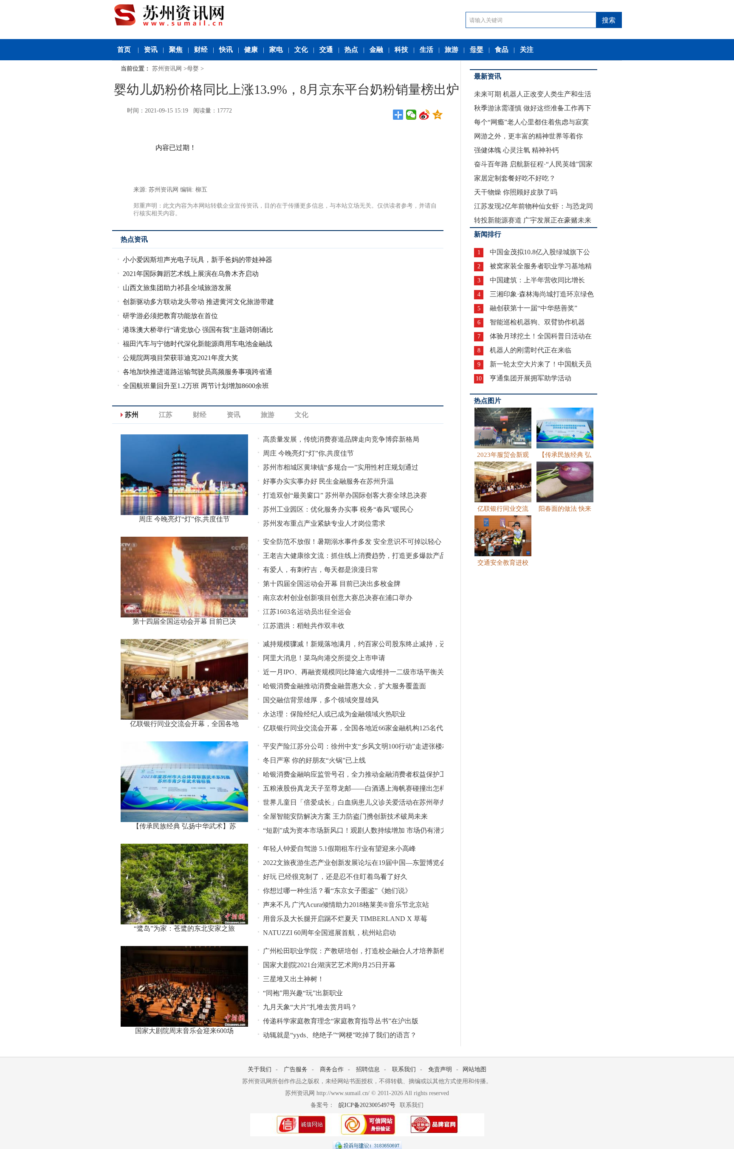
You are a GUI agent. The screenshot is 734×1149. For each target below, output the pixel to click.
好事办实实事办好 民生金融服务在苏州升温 (328, 481)
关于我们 (259, 1069)
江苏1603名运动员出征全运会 (307, 611)
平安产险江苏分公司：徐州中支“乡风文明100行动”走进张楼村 (356, 746)
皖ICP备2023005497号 (367, 1105)
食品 (501, 49)
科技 (401, 49)
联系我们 (404, 1069)
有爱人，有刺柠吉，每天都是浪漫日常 (320, 569)
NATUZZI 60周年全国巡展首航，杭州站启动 (329, 932)
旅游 (451, 49)
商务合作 (332, 1069)
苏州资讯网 (167, 68)
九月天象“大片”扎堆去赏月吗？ (310, 1007)
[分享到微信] (411, 115)
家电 (276, 49)
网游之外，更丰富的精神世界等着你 (528, 136)
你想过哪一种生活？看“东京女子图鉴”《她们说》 (337, 890)
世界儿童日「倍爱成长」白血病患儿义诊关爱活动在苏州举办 (354, 802)
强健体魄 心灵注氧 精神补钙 (516, 150)
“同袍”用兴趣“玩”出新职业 (303, 993)
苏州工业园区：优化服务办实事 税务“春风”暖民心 (338, 509)
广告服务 (296, 1069)
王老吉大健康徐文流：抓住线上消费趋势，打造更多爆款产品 (354, 555)
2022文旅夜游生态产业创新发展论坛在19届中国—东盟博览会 (354, 862)
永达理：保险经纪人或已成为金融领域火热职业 (334, 714)
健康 (251, 49)
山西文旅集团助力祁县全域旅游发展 (177, 287)
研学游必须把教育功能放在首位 (170, 315)
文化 (301, 49)
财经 (201, 49)
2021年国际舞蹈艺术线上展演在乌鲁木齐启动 (191, 273)
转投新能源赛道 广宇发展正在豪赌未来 (532, 220)
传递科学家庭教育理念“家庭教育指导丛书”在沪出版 (340, 1021)
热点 (351, 49)
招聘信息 (368, 1069)
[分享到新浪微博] (424, 115)
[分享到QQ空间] (437, 115)
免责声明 (440, 1069)
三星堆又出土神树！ (293, 979)
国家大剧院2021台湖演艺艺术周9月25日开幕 (329, 965)
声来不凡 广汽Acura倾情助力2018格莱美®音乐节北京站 (346, 904)
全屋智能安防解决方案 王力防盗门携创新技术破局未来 (345, 816)
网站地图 (474, 1069)
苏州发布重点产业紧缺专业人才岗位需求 (324, 523)
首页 (124, 49)
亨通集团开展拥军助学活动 (530, 378)
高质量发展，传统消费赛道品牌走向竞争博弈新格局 (341, 439)
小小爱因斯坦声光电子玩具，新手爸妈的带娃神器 (197, 259)
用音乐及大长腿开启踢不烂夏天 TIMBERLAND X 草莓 (345, 918)
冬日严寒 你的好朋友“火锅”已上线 (314, 760)
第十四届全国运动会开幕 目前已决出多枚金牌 (332, 583)
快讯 (226, 49)
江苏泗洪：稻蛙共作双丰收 (303, 625)
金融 (376, 49)
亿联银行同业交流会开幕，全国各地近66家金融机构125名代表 (356, 728)
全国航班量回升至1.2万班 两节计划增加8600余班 (196, 385)
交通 (326, 49)
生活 (426, 49)
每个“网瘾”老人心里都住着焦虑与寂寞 (531, 122)
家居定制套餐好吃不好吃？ (515, 178)
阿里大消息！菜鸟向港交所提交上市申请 (324, 658)
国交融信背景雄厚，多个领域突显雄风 (320, 700)
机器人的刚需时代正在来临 (530, 350)
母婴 (476, 49)
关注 (527, 49)
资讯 (151, 49)
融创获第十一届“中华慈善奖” (533, 308)
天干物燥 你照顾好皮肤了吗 (515, 192)
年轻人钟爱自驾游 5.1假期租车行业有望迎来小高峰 (339, 848)
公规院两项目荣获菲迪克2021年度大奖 (180, 357)
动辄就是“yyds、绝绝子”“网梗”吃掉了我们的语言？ (340, 1035)
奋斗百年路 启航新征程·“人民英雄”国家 (533, 164)
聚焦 (176, 49)
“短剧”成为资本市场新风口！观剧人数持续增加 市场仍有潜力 (355, 830)
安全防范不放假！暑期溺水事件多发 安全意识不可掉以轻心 (352, 541)
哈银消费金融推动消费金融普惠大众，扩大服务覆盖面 (344, 686)
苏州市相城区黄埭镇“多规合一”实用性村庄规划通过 (340, 467)
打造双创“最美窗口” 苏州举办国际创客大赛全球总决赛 (345, 495)
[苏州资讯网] (177, 13)
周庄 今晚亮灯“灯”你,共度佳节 (308, 453)
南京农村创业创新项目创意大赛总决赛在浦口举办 (337, 597)
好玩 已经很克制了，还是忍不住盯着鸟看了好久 (335, 876)
